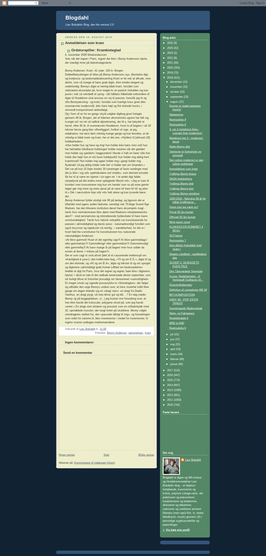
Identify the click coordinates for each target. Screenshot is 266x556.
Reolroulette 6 (177, 328)
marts (174, 354)
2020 (170, 67)
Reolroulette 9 (177, 119)
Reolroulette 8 (177, 124)
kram (148, 333)
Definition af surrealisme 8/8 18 (188, 289)
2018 (170, 77)
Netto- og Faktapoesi (182, 313)
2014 (170, 385)
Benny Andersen (117, 333)
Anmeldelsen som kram (183, 169)
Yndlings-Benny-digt (181, 183)
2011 (170, 399)
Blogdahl (77, 18)
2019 (170, 72)
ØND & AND (176, 323)
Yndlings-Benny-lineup (182, 174)
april (173, 349)
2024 (170, 53)
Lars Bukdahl (193, 460)
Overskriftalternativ (180, 285)
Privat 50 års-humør (181, 212)
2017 (170, 370)
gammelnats (135, 333)
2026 (170, 43)
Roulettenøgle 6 (178, 318)
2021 (170, 62)
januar (174, 364)
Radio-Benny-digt (179, 146)
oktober (175, 91)
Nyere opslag (67, 455)
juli (172, 334)
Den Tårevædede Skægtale (186, 271)
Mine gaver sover (179, 222)
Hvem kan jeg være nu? (183, 207)
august (174, 101)
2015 (170, 380)
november (176, 86)
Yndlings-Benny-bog (181, 188)
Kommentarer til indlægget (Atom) (94, 462)
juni (172, 339)
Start (106, 455)
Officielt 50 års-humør (182, 217)
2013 (170, 390)
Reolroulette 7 (177, 240)
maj (172, 344)
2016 (170, 375)
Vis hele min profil (178, 530)
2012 (170, 395)
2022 (170, 58)
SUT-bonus (176, 235)
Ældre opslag (146, 455)
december (176, 81)
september (177, 96)
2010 (170, 404)
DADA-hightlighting (180, 179)
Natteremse (176, 114)
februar (174, 359)
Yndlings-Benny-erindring (184, 193)
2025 (170, 48)
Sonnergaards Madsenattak (185, 308)
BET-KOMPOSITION (182, 294)
